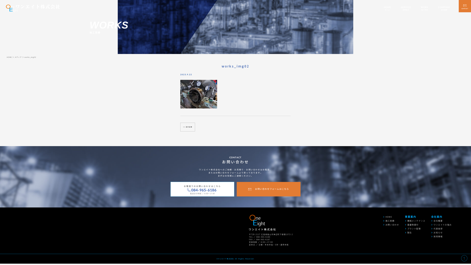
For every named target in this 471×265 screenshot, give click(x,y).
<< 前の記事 (187, 127)
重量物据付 (413, 224)
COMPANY (444, 8)
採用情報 (438, 236)
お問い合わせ (392, 224)
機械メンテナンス (416, 220)
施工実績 (390, 220)
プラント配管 (414, 228)
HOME (387, 8)
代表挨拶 (438, 228)
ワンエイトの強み (443, 224)
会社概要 (438, 220)
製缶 (409, 232)
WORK (424, 8)
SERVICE (406, 8)
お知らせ (438, 232)
